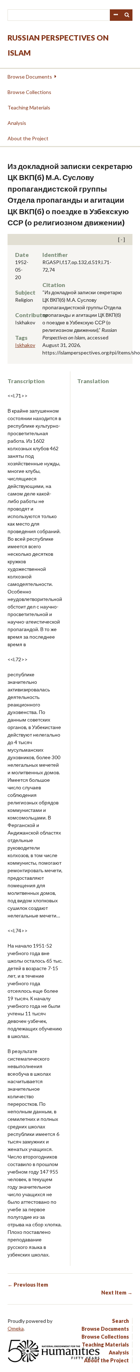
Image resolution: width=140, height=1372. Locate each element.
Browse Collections (29, 92)
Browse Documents (30, 77)
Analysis (17, 123)
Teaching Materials (29, 107)
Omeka (16, 1328)
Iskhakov (25, 345)
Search (127, 15)
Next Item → (116, 1292)
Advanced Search (115, 15)
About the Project (28, 138)
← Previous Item (28, 1285)
